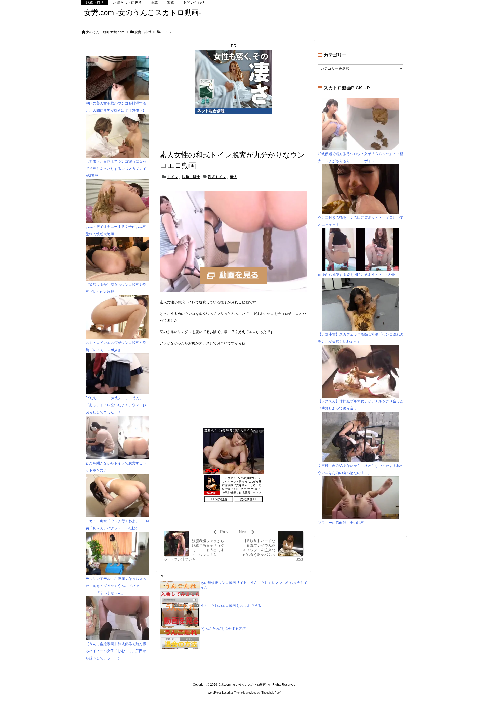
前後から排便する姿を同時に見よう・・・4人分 (356, 275)
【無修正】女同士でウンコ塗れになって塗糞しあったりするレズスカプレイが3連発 (116, 168)
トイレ (167, 32)
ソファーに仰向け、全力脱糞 (341, 523)
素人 (233, 177)
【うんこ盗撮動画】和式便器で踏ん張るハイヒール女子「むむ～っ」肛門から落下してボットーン (116, 651)
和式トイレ (217, 177)
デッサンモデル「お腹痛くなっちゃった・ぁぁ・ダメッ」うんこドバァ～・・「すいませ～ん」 (116, 585)
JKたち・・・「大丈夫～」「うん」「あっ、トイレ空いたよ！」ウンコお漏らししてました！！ (116, 405)
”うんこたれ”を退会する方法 (223, 628)
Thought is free (271, 692)
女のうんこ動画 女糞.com (105, 32)
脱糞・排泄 (142, 32)
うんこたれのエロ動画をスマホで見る (230, 606)
